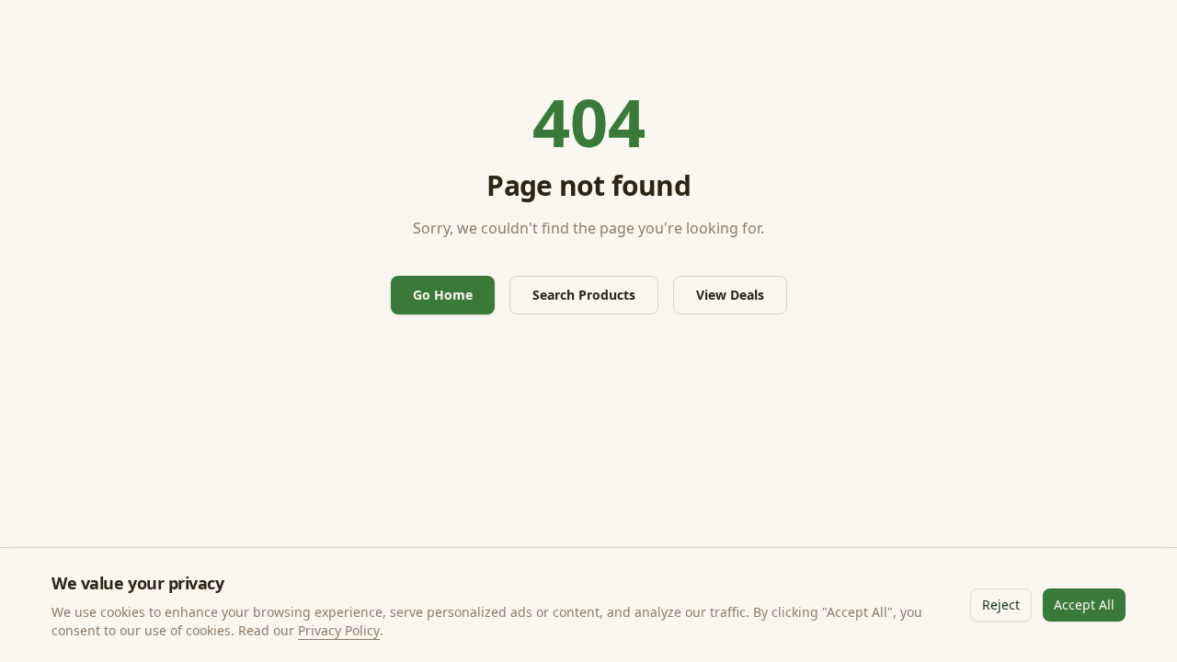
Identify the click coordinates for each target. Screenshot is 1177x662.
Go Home (443, 294)
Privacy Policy (339, 630)
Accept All (1084, 604)
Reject (1001, 604)
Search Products (583, 294)
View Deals (730, 294)
